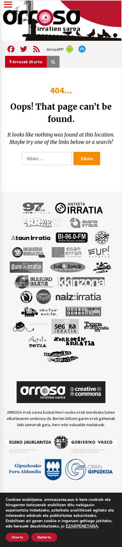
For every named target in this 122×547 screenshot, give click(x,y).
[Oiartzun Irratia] (39, 311)
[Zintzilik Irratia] (61, 356)
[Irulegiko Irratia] (34, 281)
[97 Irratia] (36, 207)
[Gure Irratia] (26, 267)
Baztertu (44, 537)
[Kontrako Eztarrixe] (26, 296)
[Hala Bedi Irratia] (67, 267)
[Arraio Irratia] (43, 222)
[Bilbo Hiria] (71, 237)
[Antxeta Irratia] (79, 207)
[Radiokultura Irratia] (83, 311)
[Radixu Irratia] (29, 326)
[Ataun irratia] (31, 237)
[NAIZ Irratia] (79, 296)
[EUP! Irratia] (99, 252)
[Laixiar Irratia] (43, 296)
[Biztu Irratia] (102, 237)
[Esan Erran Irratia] (66, 252)
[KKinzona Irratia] (82, 281)
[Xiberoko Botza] (37, 341)
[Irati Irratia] (103, 267)
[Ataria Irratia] (84, 222)
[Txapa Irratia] (96, 326)
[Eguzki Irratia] (28, 252)
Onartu (17, 537)
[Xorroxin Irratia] (74, 341)
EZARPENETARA (82, 526)
